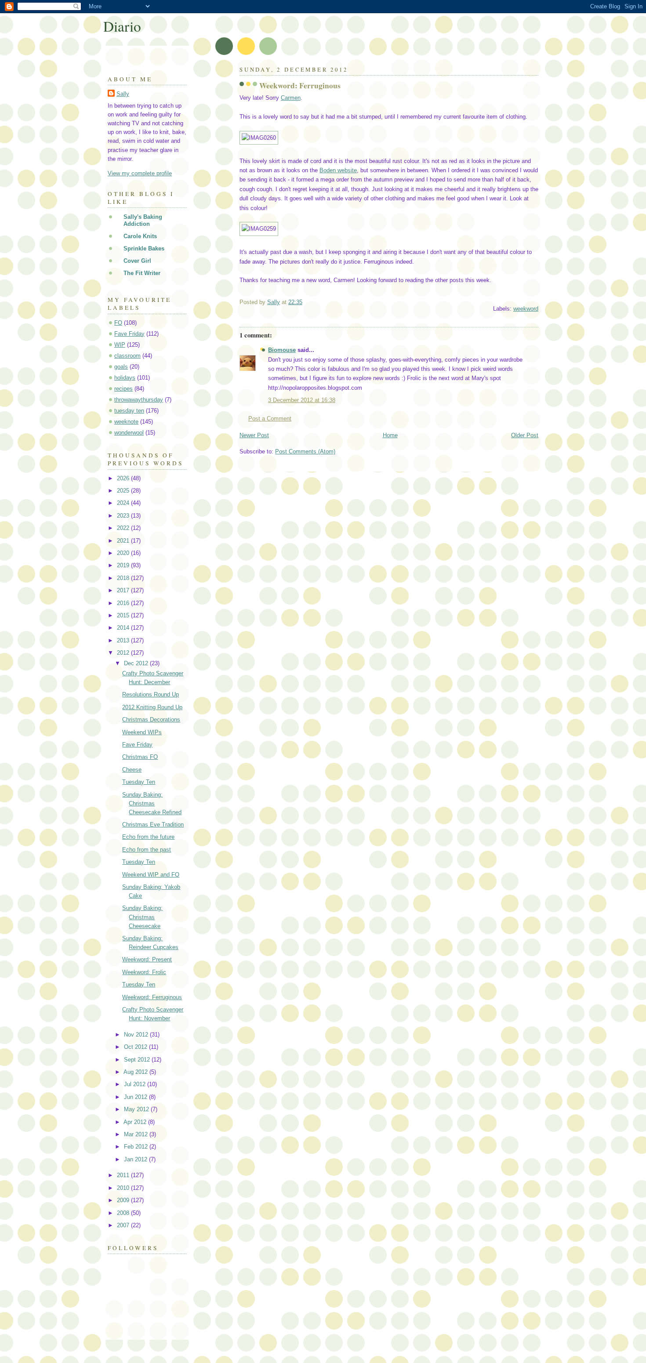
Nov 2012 (137, 1034)
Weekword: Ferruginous (152, 997)
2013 (124, 640)
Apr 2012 (135, 1122)
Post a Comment (269, 418)
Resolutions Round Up (150, 694)
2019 (124, 565)
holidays (124, 377)
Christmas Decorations (151, 719)
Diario (122, 26)
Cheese (132, 769)
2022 (124, 528)
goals (121, 366)
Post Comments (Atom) (305, 451)
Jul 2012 (135, 1084)
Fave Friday (129, 333)
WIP (119, 344)
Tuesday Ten (138, 782)
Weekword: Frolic (144, 972)
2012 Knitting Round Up (152, 707)
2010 (124, 1188)
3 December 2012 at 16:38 (301, 400)
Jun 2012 (136, 1097)
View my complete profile (140, 173)
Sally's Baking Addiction (142, 220)
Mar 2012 (136, 1134)
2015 (124, 615)
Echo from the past (146, 849)
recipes (123, 388)
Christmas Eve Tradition (153, 824)
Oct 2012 (136, 1047)
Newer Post (254, 435)
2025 (124, 490)
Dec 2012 (137, 663)
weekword (525, 308)
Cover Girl (137, 260)
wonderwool (129, 432)
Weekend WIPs (142, 732)
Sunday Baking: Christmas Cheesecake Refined (151, 803)
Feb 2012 (136, 1146)
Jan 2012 (136, 1159)
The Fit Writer (141, 273)
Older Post (524, 435)
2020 (124, 553)
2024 (124, 503)
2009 (124, 1200)
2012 (124, 652)
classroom (127, 355)
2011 (124, 1175)
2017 (124, 590)
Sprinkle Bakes (143, 248)
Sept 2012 (138, 1059)
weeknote (126, 421)
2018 (124, 578)
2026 (124, 478)
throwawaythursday (138, 399)
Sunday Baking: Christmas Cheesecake (142, 917)
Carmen (291, 97)
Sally (122, 94)
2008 (124, 1213)
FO (118, 322)
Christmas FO (140, 757)
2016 (124, 603)
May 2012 (137, 1109)
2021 (124, 540)
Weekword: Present (147, 959)
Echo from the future (148, 837)
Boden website (338, 170)
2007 (124, 1225)
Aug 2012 (136, 1072)
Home (390, 435)
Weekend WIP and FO (150, 874)
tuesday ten (129, 410)
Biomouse (282, 350)
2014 (124, 627)
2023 (124, 515)
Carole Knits (140, 236)
